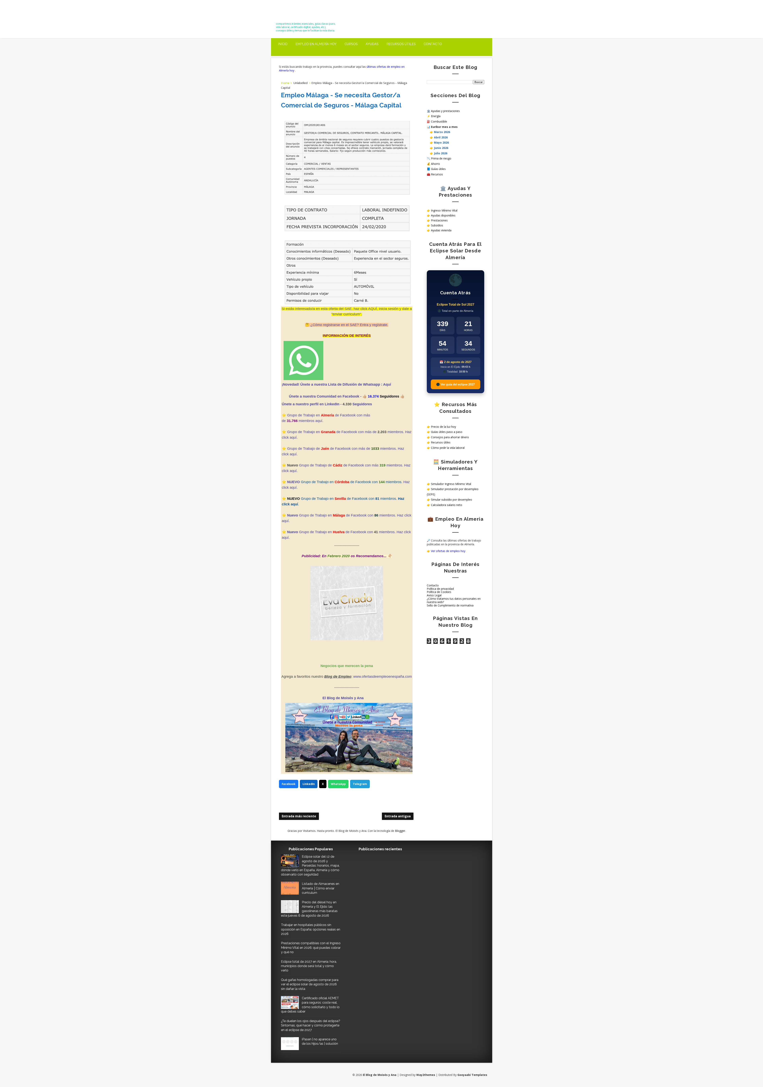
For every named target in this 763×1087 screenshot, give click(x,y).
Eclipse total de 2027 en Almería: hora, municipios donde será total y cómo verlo (309, 966)
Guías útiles (438, 169)
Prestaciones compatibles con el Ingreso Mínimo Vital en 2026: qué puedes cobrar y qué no (311, 947)
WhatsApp (338, 784)
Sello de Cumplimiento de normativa (450, 605)
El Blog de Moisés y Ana (298, 12)
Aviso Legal (434, 595)
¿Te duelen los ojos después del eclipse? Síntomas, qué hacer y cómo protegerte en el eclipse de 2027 (310, 1025)
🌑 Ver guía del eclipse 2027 (455, 384)
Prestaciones (439, 220)
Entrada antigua (398, 816)
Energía (436, 116)
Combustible (439, 121)
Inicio (283, 44)
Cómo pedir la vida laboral (448, 448)
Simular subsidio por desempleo (451, 499)
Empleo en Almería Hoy (316, 44)
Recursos (437, 174)
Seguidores (362, 404)
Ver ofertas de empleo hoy (448, 551)
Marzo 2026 (442, 132)
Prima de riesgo (441, 158)
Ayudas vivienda (441, 230)
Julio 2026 (440, 153)
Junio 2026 (441, 148)
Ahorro (435, 164)
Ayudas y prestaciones (445, 111)
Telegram (360, 784)
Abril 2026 (441, 137)
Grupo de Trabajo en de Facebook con (330, 532)
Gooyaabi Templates (472, 1075)
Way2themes (425, 1075)
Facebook (288, 784)
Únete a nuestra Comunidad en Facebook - (325, 396)
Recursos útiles (401, 44)
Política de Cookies (439, 592)
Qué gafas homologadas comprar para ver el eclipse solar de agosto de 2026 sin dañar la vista (309, 984)
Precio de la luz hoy (443, 427)
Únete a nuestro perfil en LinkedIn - (312, 404)
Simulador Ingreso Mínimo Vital (451, 484)
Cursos (351, 44)
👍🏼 (365, 396)
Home (285, 83)
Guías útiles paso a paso (446, 432)
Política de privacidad (440, 589)
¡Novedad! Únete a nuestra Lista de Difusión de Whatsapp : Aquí (336, 384)
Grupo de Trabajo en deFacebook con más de (332, 432)
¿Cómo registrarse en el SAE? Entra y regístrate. (349, 325)
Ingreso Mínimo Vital (444, 210)
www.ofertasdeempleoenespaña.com (382, 677)
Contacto (433, 44)
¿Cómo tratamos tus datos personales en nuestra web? (454, 600)
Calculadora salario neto (446, 505)
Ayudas (372, 44)
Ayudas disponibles (443, 215)
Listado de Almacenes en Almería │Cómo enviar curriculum (320, 888)
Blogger (400, 831)
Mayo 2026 (441, 142)
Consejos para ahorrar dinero (450, 437)
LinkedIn (309, 784)
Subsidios (437, 225)
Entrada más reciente (299, 816)
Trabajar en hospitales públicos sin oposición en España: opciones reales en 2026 (310, 929)
